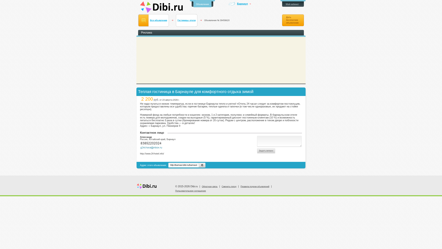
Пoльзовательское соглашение (190, 191)
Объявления (202, 4)
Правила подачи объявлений (255, 186)
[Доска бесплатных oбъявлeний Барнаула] (161, 7)
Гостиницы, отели (186, 20)
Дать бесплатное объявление (292, 20)
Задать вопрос (266, 151)
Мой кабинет (292, 4)
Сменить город (229, 186)
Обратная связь (210, 186)
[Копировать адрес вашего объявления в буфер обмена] (202, 165)
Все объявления (158, 20)
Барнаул (242, 4)
